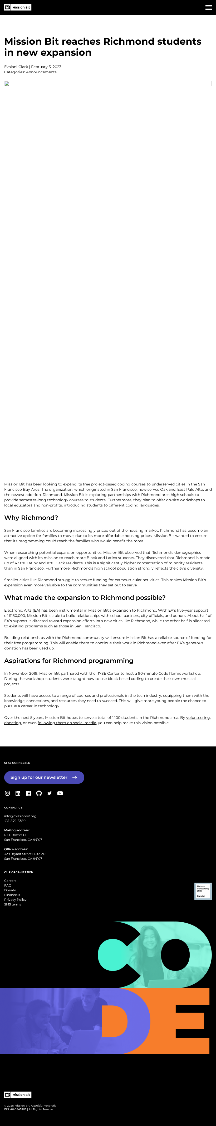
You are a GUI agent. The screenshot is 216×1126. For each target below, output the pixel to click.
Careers (10, 881)
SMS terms (12, 904)
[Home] (18, 7)
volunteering (198, 717)
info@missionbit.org (20, 816)
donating (12, 722)
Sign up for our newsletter (39, 777)
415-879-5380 (15, 821)
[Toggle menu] (208, 7)
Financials (12, 895)
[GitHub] (39, 793)
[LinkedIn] (18, 793)
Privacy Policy (15, 900)
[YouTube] (60, 793)
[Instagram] (7, 793)
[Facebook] (28, 793)
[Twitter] (49, 793)
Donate (10, 890)
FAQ (7, 885)
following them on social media (67, 722)
